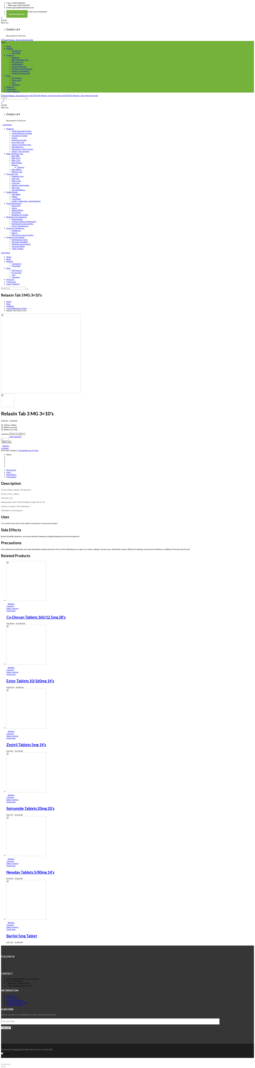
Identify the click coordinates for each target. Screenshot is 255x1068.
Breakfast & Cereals (20, 215)
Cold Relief (16, 199)
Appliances (16, 230)
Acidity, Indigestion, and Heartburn (26, 201)
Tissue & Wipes (18, 246)
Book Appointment (17, 14)
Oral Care (16, 183)
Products (10, 55)
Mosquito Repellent (20, 242)
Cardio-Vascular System (21, 131)
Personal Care (17, 62)
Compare (5, 448)
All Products (17, 78)
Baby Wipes (17, 169)
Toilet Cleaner (18, 248)
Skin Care (16, 187)
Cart (13, 82)
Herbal (14, 196)
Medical (9, 48)
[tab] (130, 470)
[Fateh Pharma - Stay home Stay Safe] (17, 40)
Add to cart (6, 442)
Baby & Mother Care (20, 60)
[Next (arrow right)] (5, 1066)
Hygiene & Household (21, 73)
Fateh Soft (17, 1049)
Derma (14, 138)
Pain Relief (16, 194)
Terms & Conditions (14, 1000)
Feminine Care (18, 176)
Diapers (15, 165)
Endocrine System (19, 140)
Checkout (16, 85)
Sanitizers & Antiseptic (21, 244)
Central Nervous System (22, 133)
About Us (10, 87)
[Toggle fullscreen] (7, 1064)
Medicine (15, 57)
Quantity (5, 434)
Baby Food (16, 158)
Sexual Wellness (18, 190)
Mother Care (17, 172)
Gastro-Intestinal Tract (21, 144)
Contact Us (11, 89)
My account (16, 80)
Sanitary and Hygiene (20, 185)
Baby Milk (16, 156)
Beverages (16, 206)
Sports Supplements (20, 226)
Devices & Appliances (21, 71)
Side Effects (11, 474)
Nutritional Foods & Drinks (22, 224)
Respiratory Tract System (22, 149)
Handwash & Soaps (20, 239)
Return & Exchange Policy (17, 1002)
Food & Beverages (19, 66)
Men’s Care (16, 181)
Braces (14, 233)
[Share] (5, 1064)
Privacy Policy (12, 998)
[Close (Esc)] (2, 1064)
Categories (7, 125)
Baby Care (16, 160)
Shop (8, 75)
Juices (14, 208)
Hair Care (15, 178)
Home (8, 46)
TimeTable (16, 53)
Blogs (8, 259)
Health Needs (17, 64)
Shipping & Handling (14, 1005)
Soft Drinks (16, 212)
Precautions (11, 477)
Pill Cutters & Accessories (22, 235)
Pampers (20, 167)
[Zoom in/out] (10, 1064)
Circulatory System (19, 135)
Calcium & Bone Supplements (24, 221)
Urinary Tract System (20, 151)
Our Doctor (16, 51)
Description (11, 470)
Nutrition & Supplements (22, 69)
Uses (8, 472)
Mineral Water (17, 210)
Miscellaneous (18, 147)
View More (5, 253)
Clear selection (15, 436)
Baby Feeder (17, 163)
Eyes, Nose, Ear (18, 142)
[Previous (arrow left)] (2, 1066)
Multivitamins (17, 219)
